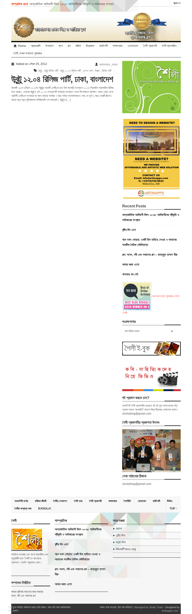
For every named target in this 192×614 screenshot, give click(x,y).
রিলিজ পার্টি (106, 70)
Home (22, 46)
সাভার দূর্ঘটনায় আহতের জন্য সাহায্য (27, 591)
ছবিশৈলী (156, 501)
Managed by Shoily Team (148, 607)
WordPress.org (126, 549)
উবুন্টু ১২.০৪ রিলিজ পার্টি (70, 70)
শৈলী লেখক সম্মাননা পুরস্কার (28, 53)
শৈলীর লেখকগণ (60, 501)
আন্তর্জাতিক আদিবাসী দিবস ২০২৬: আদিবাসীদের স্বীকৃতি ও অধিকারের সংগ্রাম (72, 3)
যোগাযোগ (142, 501)
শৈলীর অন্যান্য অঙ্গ (23, 508)
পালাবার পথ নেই (130, 274)
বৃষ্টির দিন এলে (129, 229)
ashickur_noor (109, 64)
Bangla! (44, 508)
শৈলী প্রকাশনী (150, 46)
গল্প (69, 46)
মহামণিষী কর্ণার (21, 501)
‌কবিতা (78, 46)
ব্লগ (61, 46)
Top (173, 508)
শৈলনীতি (127, 501)
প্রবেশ (175, 3)
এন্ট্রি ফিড (120, 535)
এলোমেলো (132, 46)
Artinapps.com (170, 610)
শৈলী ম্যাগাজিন (169, 46)
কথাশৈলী (103, 46)
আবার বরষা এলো (130, 264)
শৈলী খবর (78, 501)
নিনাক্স (97, 70)
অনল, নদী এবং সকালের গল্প (23, 595)
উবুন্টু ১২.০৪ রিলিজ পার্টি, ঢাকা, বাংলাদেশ (62, 79)
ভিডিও (169, 501)
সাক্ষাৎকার (117, 46)
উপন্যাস (49, 46)
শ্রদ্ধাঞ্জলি (36, 46)
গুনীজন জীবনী (40, 501)
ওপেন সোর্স (88, 70)
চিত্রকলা (90, 46)
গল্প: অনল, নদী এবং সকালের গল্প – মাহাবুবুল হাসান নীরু (149, 254)
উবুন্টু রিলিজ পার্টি (51, 70)
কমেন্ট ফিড (121, 542)
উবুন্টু (40, 70)
